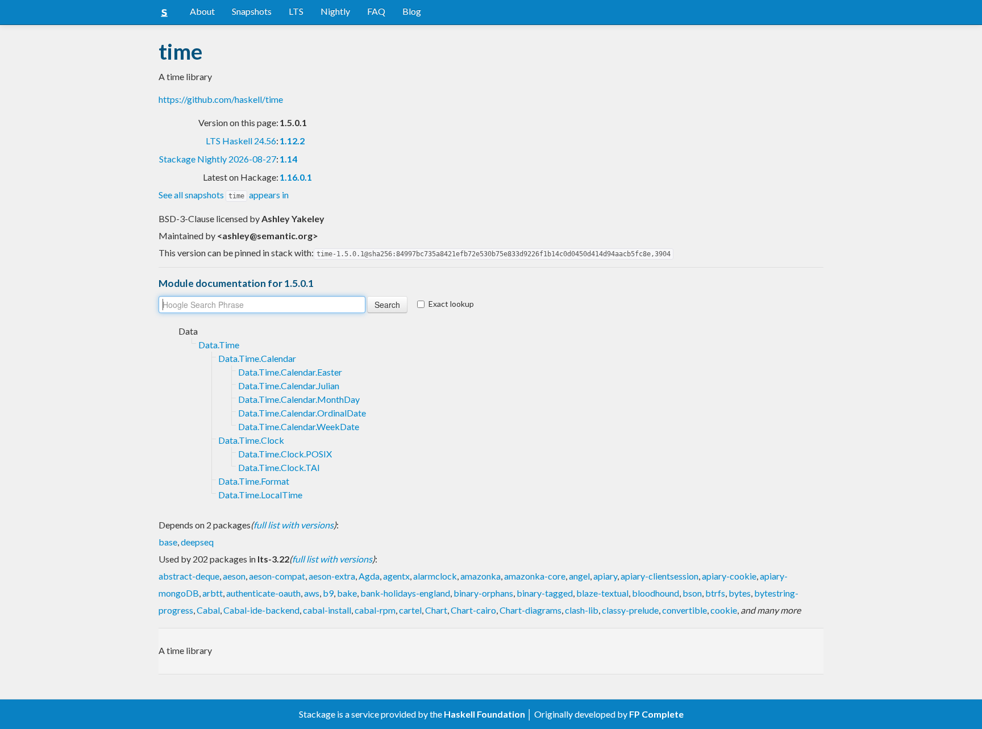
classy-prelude (630, 610)
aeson (234, 575)
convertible (684, 610)
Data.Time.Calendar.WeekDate (298, 426)
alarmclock (435, 575)
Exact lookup (451, 304)
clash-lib (581, 610)
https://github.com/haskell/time (221, 99)
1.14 (288, 158)
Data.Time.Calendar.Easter (290, 371)
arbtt (212, 593)
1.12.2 (292, 140)
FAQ (376, 11)
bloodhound (655, 593)
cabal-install (327, 610)
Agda (369, 575)
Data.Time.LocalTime (260, 494)
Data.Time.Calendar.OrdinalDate (302, 412)
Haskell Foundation (484, 714)
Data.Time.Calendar (257, 358)
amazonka (480, 575)
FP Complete (656, 714)
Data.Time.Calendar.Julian (288, 385)
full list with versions (293, 524)
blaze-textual (602, 593)
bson (692, 593)
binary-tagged (545, 593)
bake (347, 593)
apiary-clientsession (659, 575)
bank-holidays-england (405, 593)
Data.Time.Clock (251, 440)
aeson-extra (332, 575)
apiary (605, 575)
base (168, 541)
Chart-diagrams (530, 610)
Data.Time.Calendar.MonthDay (299, 399)
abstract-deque (189, 575)
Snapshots (252, 11)
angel (579, 575)
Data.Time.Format (253, 481)
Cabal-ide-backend (261, 610)
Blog (411, 11)
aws (311, 593)
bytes (740, 593)
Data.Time (218, 344)
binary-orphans (483, 593)
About (202, 11)
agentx (396, 575)
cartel (410, 610)
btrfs (715, 593)
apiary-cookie (729, 575)
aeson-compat (277, 575)
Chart (436, 610)
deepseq (197, 541)
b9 (328, 593)
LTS (296, 11)
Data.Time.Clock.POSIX (285, 453)
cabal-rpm (375, 610)
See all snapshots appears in (224, 194)
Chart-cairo (473, 610)
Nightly (335, 11)
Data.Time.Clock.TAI (279, 467)
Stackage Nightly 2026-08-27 (217, 158)
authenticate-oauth (263, 593)
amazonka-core (534, 575)
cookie (723, 610)
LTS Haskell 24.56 (241, 140)
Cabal (208, 610)
